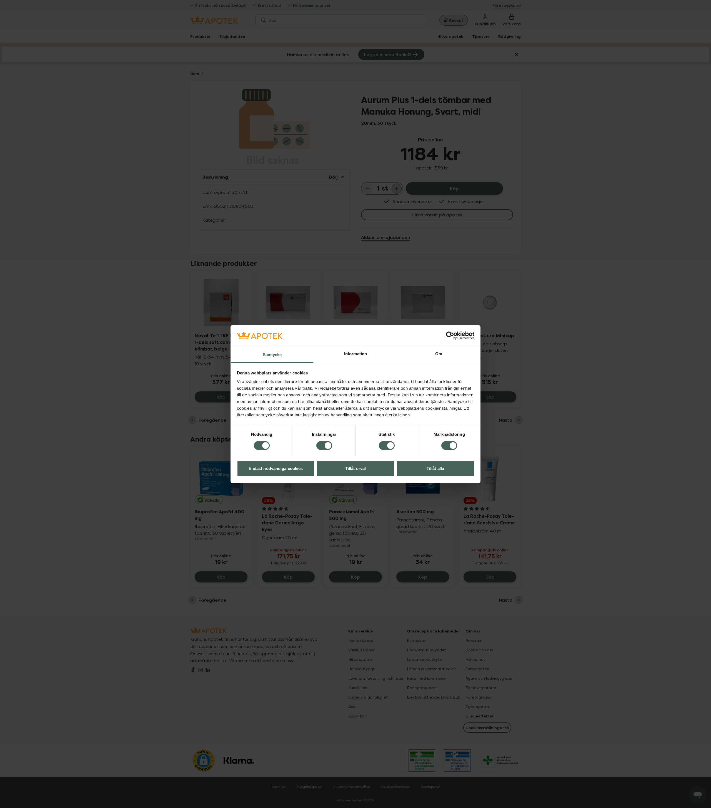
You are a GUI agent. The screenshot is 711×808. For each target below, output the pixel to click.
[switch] (324, 445)
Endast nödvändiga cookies (276, 468)
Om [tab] (438, 353)
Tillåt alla (435, 468)
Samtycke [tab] (272, 354)
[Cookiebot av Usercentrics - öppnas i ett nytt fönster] (450, 335)
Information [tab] (355, 353)
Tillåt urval (355, 468)
